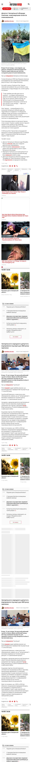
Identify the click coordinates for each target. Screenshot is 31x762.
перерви (7, 388)
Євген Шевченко (10, 449)
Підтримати (6, 8)
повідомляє (9, 385)
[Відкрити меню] (2, 4)
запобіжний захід (18, 449)
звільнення (24, 169)
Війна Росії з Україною (4, 449)
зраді (24, 405)
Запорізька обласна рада (10, 170)
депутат (4, 169)
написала (9, 155)
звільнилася (16, 147)
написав (9, 143)
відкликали (8, 160)
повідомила (9, 76)
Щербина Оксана (9, 21)
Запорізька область (17, 169)
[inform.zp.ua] (15, 4)
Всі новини (15, 336)
